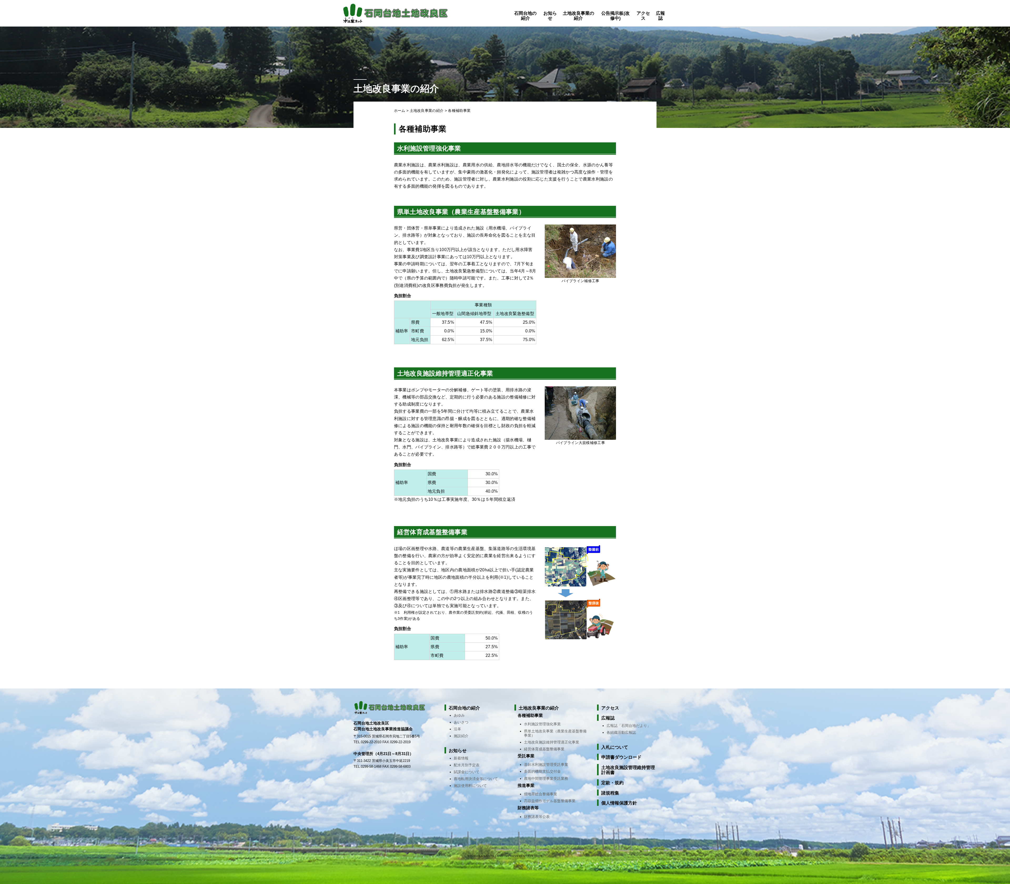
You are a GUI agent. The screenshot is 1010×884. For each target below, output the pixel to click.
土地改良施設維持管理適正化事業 (551, 742)
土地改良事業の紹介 (578, 16)
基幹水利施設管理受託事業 (546, 764)
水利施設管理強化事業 (542, 724)
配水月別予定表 (466, 765)
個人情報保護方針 (619, 803)
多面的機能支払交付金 (542, 771)
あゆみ (459, 715)
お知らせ (550, 16)
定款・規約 (612, 782)
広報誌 (660, 16)
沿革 (457, 729)
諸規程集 (610, 793)
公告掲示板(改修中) (615, 16)
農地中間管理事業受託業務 (546, 778)
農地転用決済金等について (476, 779)
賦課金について (466, 772)
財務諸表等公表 (537, 817)
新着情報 (461, 758)
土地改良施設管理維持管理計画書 (628, 770)
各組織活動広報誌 (621, 732)
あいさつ (461, 722)
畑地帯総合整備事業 (540, 794)
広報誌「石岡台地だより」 (629, 725)
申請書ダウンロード (621, 757)
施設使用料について (470, 785)
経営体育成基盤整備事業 (544, 749)
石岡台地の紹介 (525, 16)
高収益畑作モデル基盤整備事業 (549, 801)
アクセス (643, 16)
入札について (614, 747)
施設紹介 (461, 736)
